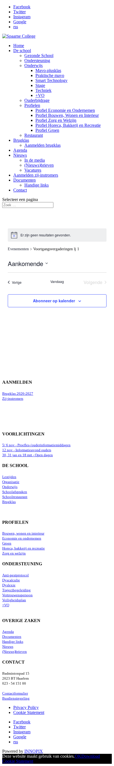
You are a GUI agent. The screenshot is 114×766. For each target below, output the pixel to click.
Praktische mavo (49, 75)
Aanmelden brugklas (42, 145)
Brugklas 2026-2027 (17, 394)
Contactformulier (15, 693)
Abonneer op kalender (54, 300)
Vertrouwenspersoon (17, 595)
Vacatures (32, 170)
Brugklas (21, 140)
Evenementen (18, 249)
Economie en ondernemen (21, 538)
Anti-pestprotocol (15, 575)
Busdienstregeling (16, 698)
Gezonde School (38, 55)
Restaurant (33, 135)
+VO (40, 95)
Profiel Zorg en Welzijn (55, 120)
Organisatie (10, 482)
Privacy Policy (26, 707)
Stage (40, 85)
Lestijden (9, 477)
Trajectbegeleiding (16, 590)
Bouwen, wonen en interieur (23, 533)
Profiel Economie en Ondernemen (65, 110)
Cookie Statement (28, 712)
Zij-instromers (12, 399)
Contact (20, 190)
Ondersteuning (37, 60)
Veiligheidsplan (14, 600)
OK (78, 756)
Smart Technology (51, 80)
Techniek (43, 90)
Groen (6, 543)
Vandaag (57, 281)
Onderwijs (33, 65)
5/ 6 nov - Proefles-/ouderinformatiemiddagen (36, 445)
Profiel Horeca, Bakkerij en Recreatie (68, 125)
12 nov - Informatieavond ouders (26, 450)
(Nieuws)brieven (39, 165)
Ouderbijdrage (37, 100)
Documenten (24, 180)
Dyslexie (8, 585)
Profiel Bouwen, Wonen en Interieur (67, 115)
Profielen (32, 105)
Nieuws (20, 155)
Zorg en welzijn (14, 553)
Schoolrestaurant (14, 497)
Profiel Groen (47, 130)
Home (18, 45)
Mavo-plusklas (48, 70)
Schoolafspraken (14, 492)
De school (22, 50)
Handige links (36, 185)
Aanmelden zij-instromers (35, 175)
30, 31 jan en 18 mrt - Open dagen (27, 455)
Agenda (20, 150)
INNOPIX (33, 751)
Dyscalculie (11, 580)
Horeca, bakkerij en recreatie (23, 548)
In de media (34, 160)
